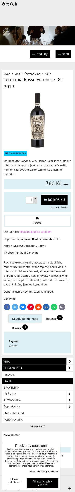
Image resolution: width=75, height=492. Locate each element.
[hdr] (37, 44)
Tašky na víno (13, 419)
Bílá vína (10, 394)
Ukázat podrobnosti (14, 481)
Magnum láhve (14, 413)
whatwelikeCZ (37, 426)
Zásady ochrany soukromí (44, 471)
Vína (6, 361)
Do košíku (56, 199)
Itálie (8, 381)
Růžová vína (12, 400)
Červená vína (13, 368)
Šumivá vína (12, 407)
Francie (9, 374)
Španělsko (11, 387)
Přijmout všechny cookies (42, 483)
